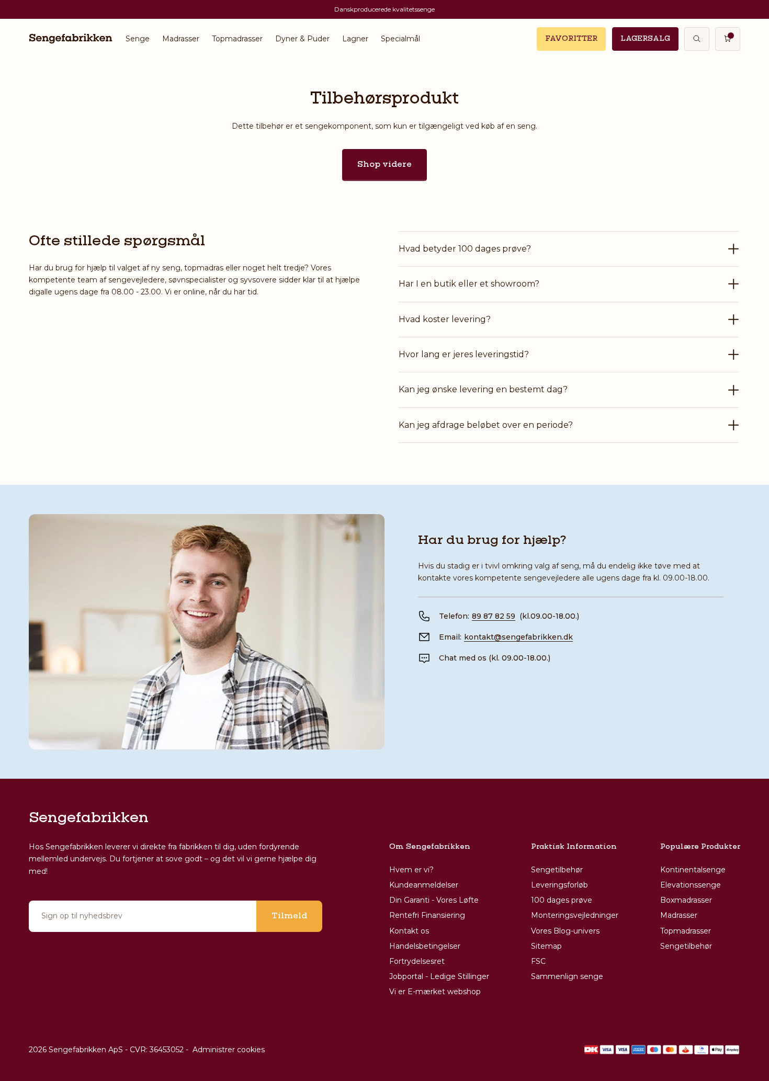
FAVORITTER (571, 38)
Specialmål (400, 38)
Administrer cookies (229, 1049)
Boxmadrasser (686, 900)
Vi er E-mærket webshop (435, 991)
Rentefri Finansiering (427, 915)
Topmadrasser (237, 38)
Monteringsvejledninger (574, 915)
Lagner (355, 38)
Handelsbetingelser (424, 946)
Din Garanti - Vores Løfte (434, 900)
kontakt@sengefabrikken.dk (518, 637)
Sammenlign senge (567, 976)
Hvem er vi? (411, 869)
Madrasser (180, 38)
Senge (138, 38)
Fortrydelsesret (417, 961)
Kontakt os (409, 931)
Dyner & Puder (302, 38)
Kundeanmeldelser (423, 885)
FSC (538, 961)
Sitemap (546, 946)
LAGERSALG (645, 38)
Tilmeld (289, 916)
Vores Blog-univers (565, 931)
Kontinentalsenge (693, 869)
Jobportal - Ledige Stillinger (439, 976)
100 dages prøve (561, 900)
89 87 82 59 (493, 616)
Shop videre (384, 165)
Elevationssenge (690, 885)
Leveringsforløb (559, 885)
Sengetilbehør (557, 869)
